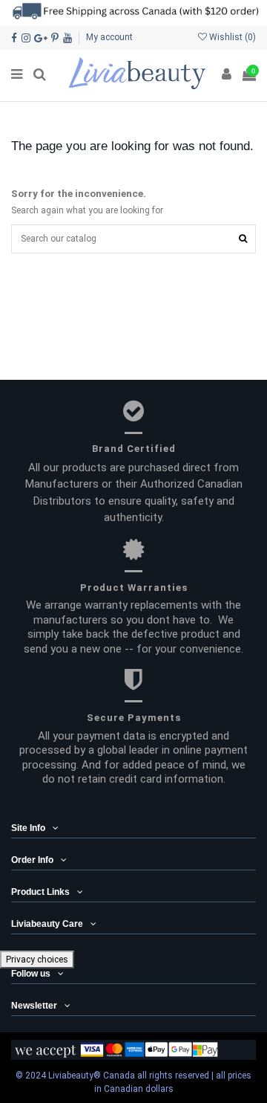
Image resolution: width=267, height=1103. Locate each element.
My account (109, 37)
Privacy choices (37, 959)
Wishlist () (231, 37)
